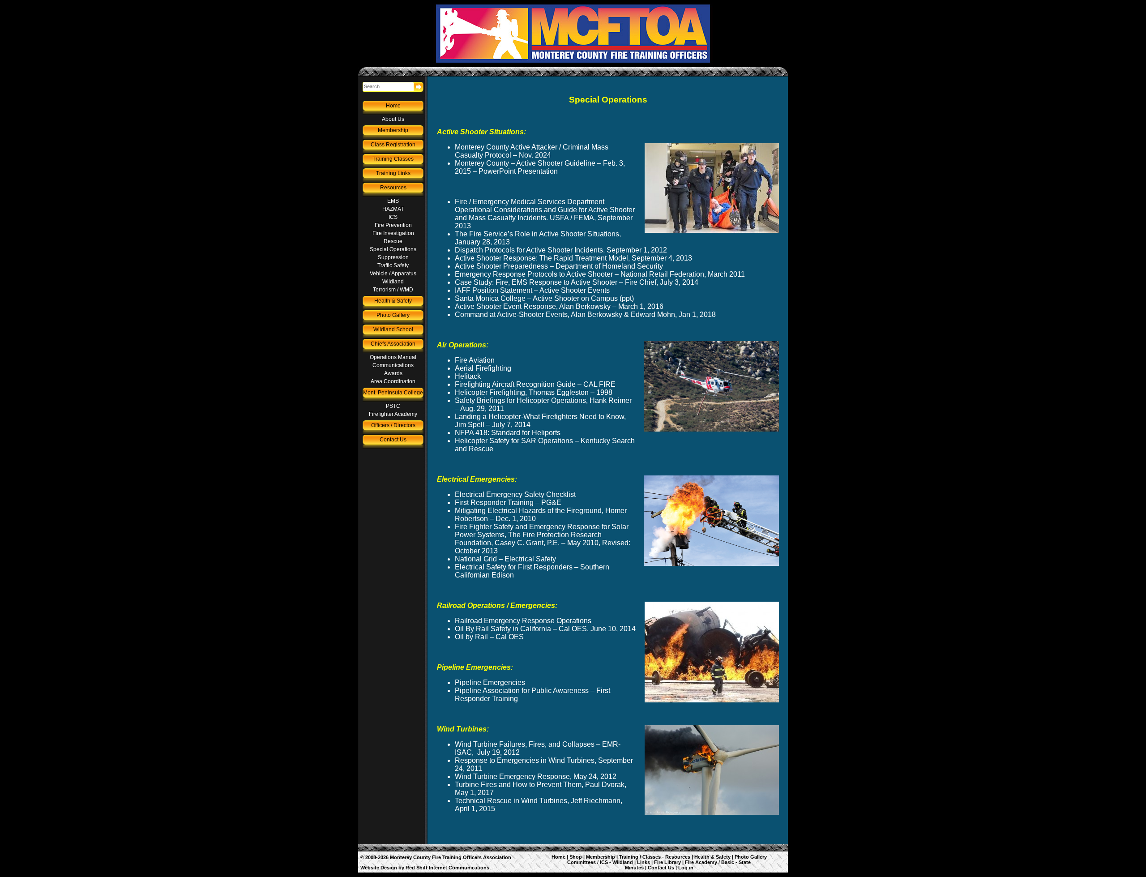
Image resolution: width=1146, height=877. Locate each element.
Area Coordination (393, 381)
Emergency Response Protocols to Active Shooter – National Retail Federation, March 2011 (600, 274)
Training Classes (393, 159)
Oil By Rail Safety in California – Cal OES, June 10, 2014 (545, 629)
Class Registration (393, 144)
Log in (685, 867)
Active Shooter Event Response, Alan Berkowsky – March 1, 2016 (559, 306)
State (745, 862)
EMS (393, 201)
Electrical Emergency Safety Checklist (515, 494)
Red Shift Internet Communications (447, 867)
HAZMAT (393, 209)
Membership (393, 130)
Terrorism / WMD (393, 290)
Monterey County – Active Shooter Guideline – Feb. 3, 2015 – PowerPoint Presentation (540, 167)
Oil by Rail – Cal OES (489, 637)
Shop (575, 857)
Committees (581, 862)
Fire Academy (701, 862)
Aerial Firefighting (483, 368)
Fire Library (667, 862)
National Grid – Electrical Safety (505, 559)
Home (393, 106)
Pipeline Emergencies (490, 682)
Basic (727, 862)
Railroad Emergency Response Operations (523, 621)
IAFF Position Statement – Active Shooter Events (532, 290)
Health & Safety (393, 301)
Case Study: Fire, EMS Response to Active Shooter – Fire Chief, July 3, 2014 (576, 282)
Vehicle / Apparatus (393, 273)
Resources (393, 187)
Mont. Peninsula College (393, 392)
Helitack (468, 376)
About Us (393, 119)
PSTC (393, 406)
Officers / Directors (393, 425)
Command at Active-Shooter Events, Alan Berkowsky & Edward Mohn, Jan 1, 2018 (585, 314)
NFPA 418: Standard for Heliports (507, 432)
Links (643, 862)
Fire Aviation (475, 360)
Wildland (393, 281)
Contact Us (393, 439)
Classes (651, 857)
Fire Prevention (393, 225)
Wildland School (393, 329)
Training (628, 857)
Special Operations (393, 249)
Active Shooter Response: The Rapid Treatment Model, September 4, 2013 (573, 258)
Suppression (393, 257)
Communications (393, 365)
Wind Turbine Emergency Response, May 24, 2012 (535, 776)
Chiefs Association (393, 344)
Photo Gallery (393, 315)
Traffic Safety (393, 265)
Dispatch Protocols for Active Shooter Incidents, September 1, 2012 (561, 250)
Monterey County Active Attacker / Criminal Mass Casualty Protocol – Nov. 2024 (531, 151)
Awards (393, 373)
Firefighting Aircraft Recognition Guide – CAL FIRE (535, 384)
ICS (393, 217)
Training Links (393, 173)
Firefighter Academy (393, 414)
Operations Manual (393, 357)
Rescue (393, 241)
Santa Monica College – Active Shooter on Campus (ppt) (544, 298)
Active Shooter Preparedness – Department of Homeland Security (559, 266)
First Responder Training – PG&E (508, 502)
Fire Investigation (393, 233)
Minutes (634, 867)
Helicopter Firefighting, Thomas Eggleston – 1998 (533, 392)
